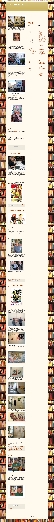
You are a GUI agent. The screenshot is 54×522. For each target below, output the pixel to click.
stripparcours (20, 148)
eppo (13, 448)
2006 (29, 72)
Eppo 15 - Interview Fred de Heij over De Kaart (32, 48)
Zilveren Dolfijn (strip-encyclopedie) (41, 76)
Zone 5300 (40, 77)
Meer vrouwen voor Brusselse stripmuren (16, 13)
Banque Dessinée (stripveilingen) (42, 27)
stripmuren (18, 148)
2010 (29, 68)
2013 (29, 64)
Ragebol (12, 148)
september (30, 42)
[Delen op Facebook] (17, 146)
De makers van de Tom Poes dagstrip (42, 31)
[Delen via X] (16, 146)
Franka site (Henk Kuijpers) (42, 36)
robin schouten (15, 148)
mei (30, 56)
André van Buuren (41, 26)
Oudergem (12, 449)
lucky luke (9, 148)
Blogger (36, 516)
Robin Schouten (31, 22)
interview (19, 206)
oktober (30, 41)
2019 (29, 34)
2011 (29, 67)
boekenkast (20, 506)
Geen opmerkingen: (10, 146)
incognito (22, 507)
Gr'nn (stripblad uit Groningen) (42, 39)
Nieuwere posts (9, 510)
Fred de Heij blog (41, 37)
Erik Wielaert (40, 35)
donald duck (11, 448)
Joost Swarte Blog (41, 46)
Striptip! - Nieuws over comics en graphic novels (42, 73)
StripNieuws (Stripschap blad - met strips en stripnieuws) (42, 66)
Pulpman (20, 171)
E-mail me (40, 33)
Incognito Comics (15, 4)
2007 (29, 71)
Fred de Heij (9, 171)
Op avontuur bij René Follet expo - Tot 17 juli (32, 52)
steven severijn (21, 449)
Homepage (16, 510)
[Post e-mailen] (13, 146)
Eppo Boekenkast (16, 507)
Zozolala (40, 78)
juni (30, 55)
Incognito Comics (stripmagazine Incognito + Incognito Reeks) (42, 43)
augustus (30, 43)
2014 (29, 63)
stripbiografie (12, 483)
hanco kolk (20, 507)
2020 (29, 33)
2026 (29, 26)
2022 (29, 31)
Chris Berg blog (40, 28)
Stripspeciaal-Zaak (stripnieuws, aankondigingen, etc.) (42, 71)
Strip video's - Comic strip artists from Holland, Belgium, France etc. (42, 64)
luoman (28, 516)
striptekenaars (9, 149)
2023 (29, 30)
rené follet (15, 449)
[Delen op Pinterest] (13, 205)
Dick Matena (40, 32)
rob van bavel (19, 281)
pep (13, 449)
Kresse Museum (40, 47)
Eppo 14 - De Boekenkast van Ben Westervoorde (32, 53)
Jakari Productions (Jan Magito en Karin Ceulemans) (42, 45)
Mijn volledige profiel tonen (31, 23)
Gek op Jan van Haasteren (42, 38)
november (30, 40)
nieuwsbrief (15, 131)
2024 (29, 29)
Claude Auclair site (41, 29)
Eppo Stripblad (40, 34)
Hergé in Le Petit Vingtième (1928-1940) (42, 42)
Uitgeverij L (23, 281)
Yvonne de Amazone (10, 508)
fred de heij (16, 206)
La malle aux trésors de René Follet (19, 448)
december (30, 39)
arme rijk (14, 506)
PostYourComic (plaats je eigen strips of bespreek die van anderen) (42, 54)
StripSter (40, 67)
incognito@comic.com (18, 170)
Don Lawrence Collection (12, 281)
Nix (10, 148)
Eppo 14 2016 (13, 507)
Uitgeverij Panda (40, 74)
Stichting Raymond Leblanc (42, 60)
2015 (29, 62)
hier (21, 424)
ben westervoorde (17, 506)
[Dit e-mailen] (14, 146)
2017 (29, 37)
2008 (29, 70)
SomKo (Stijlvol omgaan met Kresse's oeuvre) (42, 59)
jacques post (17, 281)
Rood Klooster (18, 449)
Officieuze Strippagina (41, 49)
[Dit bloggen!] (15, 146)
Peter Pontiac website (41, 51)
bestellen (10, 183)
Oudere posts (23, 510)
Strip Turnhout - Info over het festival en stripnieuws (42, 62)
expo (14, 448)
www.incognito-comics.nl (24, 9)
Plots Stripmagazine (41, 52)
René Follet (9, 308)
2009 (29, 69)
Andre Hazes (11, 506)
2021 (29, 32)
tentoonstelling (9, 450)
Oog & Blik (40, 50)
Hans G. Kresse (40, 40)
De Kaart (11, 206)
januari (30, 61)
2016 (29, 38)
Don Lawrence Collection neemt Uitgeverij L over (32, 50)
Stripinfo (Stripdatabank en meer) (42, 68)
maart (30, 58)
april (30, 57)
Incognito (9, 480)
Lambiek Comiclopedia (41, 48)
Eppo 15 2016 (13, 206)
